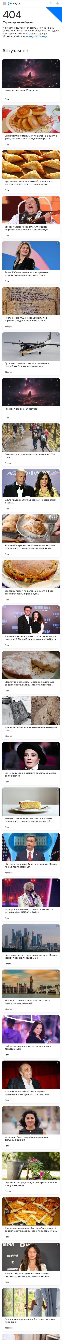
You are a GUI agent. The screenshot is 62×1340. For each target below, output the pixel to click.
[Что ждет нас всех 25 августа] (31, 80)
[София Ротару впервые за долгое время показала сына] (31, 1036)
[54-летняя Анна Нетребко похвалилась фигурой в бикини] (31, 1127)
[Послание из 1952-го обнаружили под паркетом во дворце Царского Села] (31, 308)
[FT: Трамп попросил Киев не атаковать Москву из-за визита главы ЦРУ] (31, 854)
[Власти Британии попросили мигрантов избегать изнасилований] (31, 991)
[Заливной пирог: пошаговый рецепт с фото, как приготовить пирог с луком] (31, 581)
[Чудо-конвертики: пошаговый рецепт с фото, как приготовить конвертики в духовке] (31, 171)
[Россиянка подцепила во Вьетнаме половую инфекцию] (31, 1309)
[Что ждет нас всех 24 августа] (31, 399)
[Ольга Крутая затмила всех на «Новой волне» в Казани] (31, 490)
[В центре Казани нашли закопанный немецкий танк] (31, 717)
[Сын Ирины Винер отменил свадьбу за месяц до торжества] (31, 763)
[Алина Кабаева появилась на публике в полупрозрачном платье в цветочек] (31, 262)
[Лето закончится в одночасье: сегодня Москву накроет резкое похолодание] (31, 945)
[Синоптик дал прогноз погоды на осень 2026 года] (31, 444)
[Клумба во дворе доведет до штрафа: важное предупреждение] (31, 1173)
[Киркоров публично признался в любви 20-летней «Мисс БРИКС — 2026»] (31, 899)
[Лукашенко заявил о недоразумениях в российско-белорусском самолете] (31, 353)
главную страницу (36, 36)
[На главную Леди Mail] (16, 3)
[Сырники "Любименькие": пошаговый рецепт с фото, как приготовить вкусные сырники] (31, 126)
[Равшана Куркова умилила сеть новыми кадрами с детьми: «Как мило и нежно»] (31, 1264)
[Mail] (10, 3)
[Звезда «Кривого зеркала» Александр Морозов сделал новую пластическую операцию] (31, 217)
